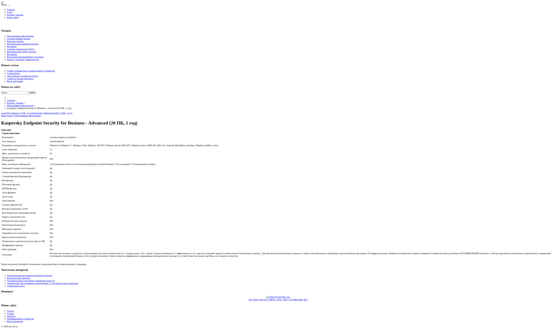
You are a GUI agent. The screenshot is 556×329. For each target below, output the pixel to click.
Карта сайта (13, 17)
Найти (32, 93)
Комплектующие (15, 41)
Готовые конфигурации (18, 38)
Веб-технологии (15, 321)
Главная (11, 9)
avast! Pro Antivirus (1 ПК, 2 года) (17, 113)
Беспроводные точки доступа (21, 52)
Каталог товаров (15, 15)
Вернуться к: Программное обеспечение (21, 115)
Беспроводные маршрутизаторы (23, 44)
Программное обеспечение (20, 36)
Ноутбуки (12, 46)
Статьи (10, 313)
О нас (10, 12)
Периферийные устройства (20, 319)
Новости (11, 316)
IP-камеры (12, 54)
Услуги (10, 311)
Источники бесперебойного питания (25, 57)
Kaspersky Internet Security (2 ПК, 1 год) (53, 113)
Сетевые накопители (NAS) (20, 49)
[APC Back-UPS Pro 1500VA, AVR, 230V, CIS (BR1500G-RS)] (278, 297)
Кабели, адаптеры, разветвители (23, 59)
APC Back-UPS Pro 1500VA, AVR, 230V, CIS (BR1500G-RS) (278, 299)
